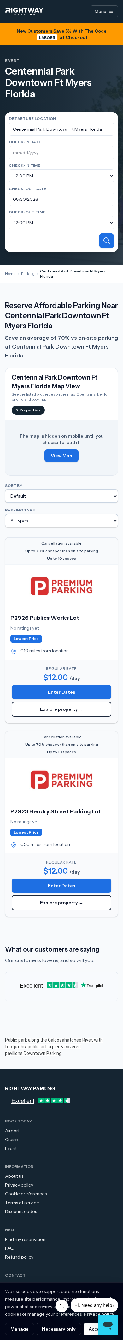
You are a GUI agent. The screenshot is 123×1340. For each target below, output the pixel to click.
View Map (61, 455)
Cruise (11, 1139)
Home (10, 273)
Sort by (13, 485)
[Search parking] (106, 240)
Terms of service (22, 1202)
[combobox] (61, 129)
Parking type (20, 510)
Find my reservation (25, 1239)
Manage (19, 1329)
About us (14, 1176)
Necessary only (59, 1329)
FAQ (9, 1248)
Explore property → (61, 709)
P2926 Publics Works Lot (44, 617)
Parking (28, 273)
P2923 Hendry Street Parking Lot (55, 811)
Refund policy (19, 1257)
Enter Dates (61, 692)
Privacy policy (19, 1185)
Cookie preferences (26, 1194)
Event (11, 1148)
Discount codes (21, 1211)
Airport (12, 1131)
